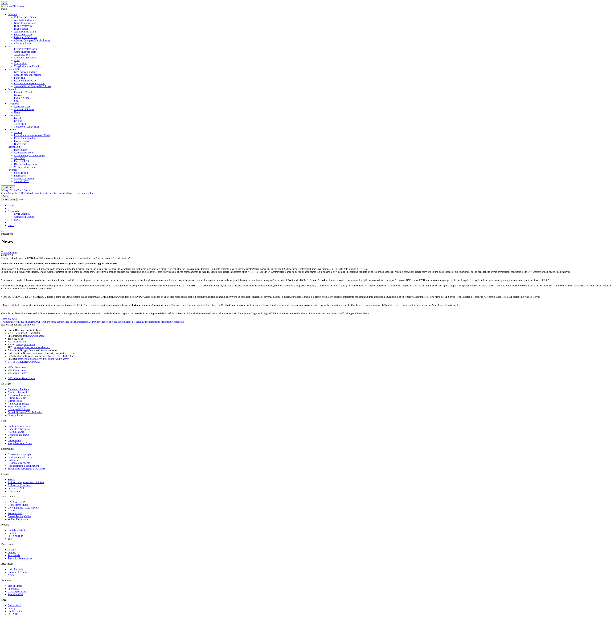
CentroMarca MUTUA (13, 193)
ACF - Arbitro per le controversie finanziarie (57, 321)
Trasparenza (7, 321)
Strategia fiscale (16, 415)
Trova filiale (20, 123)
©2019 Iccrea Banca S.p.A (21, 378)
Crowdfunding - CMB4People (23, 507)
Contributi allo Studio (25, 57)
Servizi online (15, 146)
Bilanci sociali (21, 28)
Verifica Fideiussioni (24, 167)
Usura (92, 321)
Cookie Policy (15, 611)
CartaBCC (19, 158)
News (17, 112)
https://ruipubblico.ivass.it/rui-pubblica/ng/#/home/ (43, 358)
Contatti (12, 129)
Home (11, 205)
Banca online (20, 149)
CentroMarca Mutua (24, 152)
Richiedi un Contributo (25, 138)
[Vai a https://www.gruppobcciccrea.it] (12, 6)
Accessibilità (178, 321)
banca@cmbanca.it (25, 344)
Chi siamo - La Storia (25, 17)
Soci (10, 46)
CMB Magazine (22, 106)
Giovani (18, 95)
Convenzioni (20, 63)
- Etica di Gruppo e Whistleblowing (32, 40)
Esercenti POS (21, 161)
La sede (18, 118)
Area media (13, 103)
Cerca (5, 196)
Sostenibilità (14, 69)
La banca (12, 14)
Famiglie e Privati (23, 92)
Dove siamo (14, 115)
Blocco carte (20, 144)
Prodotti (12, 89)
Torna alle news (9, 252)
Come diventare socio (25, 51)
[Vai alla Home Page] (15, 190)
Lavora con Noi (22, 141)
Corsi (17, 60)
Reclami (84, 321)
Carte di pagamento (24, 178)
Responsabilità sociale (25, 80)
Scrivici (18, 132)
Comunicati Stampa (24, 109)
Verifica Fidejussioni (18, 519)
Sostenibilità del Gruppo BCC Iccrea (32, 86)
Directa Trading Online (25, 164)
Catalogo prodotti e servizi (27, 74)
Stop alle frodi (21, 172)
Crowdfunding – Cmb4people (29, 155)
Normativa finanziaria (25, 23)
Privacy (11, 608)
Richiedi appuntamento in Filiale (41, 193)
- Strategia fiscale (22, 43)
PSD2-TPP (13, 614)
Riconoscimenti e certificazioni (29, 83)
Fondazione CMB (23, 34)
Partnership (19, 77)
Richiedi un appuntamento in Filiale (32, 135)
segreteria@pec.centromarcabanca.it (32, 347)
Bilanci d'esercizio (23, 25)
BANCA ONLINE (17, 502)
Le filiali (18, 121)
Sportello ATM (21, 181)
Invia (5, 3)
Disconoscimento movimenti (157, 321)
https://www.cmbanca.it (33, 335)
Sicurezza (12, 170)
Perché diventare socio (25, 49)
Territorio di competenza (26, 126)
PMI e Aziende (21, 97)
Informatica (20, 175)
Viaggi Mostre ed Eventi (26, 66)
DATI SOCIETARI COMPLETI (24, 361)
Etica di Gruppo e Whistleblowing (25, 412)
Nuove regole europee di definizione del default (119, 321)
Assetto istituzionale (24, 20)
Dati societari (14, 605)
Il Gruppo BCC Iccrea (25, 37)
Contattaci (63, 193)
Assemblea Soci (22, 54)
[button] (307, 9)
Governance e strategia (25, 72)
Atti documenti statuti (25, 31)
